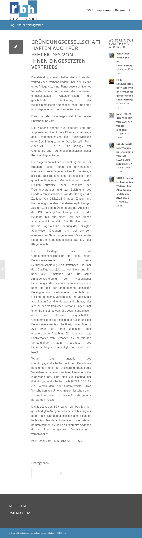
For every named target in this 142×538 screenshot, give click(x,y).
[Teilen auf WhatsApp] (61, 473)
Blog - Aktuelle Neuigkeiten (26, 25)
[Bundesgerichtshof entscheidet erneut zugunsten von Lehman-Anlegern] (2, 269)
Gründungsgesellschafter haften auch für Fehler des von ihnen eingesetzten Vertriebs (69, 54)
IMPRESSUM (17, 506)
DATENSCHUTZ (19, 513)
